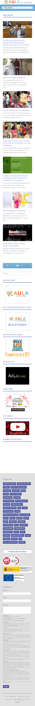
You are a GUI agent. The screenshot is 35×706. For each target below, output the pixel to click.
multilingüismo (8, 532)
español (17, 511)
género (6, 518)
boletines (6, 487)
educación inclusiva (17, 504)
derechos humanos (15, 494)
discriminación (8, 497)
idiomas (12, 518)
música (22, 532)
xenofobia (21, 542)
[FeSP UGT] (11, 564)
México (16, 532)
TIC (20, 538)
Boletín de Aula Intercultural (18, 487)
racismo (28, 535)
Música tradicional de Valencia (14, 211)
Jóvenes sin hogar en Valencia (14, 78)
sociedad (14, 538)
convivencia (7, 490)
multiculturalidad (8, 528)
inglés (5, 521)
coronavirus (16, 490)
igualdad (19, 518)
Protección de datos (17, 551)
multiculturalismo (19, 528)
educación (6, 504)
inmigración (13, 521)
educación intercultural (10, 507)
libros (16, 525)
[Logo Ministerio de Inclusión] (17, 573)
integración (21, 521)
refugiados (6, 538)
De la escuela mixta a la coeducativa (16, 110)
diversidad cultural (8, 500)
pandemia (6, 535)
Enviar (6, 686)
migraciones (23, 525)
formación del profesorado (11, 514)
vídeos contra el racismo (10, 542)
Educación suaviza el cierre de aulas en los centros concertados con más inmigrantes (16, 143)
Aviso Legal (17, 699)
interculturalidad (8, 525)
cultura (23, 490)
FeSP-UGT (12, 696)
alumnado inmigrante (9, 483)
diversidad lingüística (21, 500)
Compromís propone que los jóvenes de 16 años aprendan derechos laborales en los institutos (16, 42)
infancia (26, 518)
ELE (19, 507)
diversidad (17, 497)
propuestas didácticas (17, 535)
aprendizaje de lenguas (24, 483)
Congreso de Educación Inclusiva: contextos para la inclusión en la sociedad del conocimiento (15, 178)
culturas (6, 494)
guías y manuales (24, 514)
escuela (25, 507)
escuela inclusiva (8, 511)
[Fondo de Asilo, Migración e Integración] (14, 581)
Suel (17, 702)
